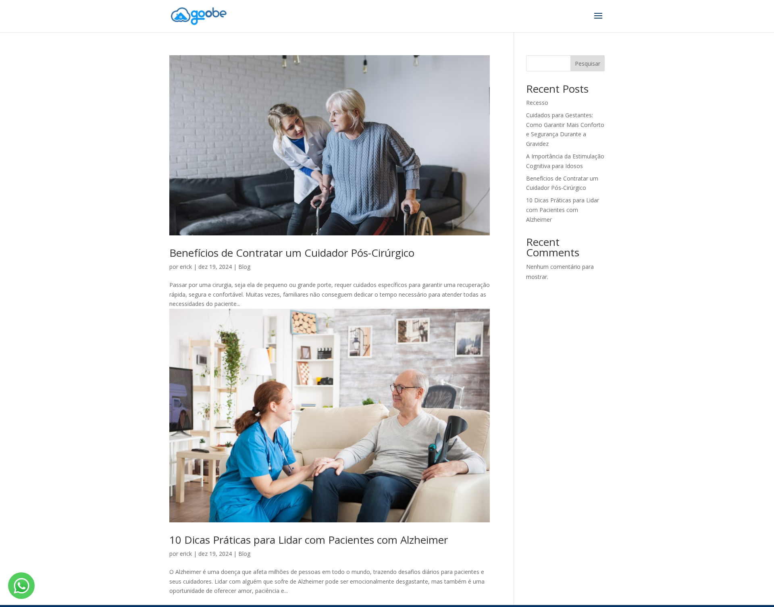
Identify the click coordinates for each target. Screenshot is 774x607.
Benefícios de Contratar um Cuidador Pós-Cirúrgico (291, 252)
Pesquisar (587, 63)
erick (186, 266)
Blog (244, 266)
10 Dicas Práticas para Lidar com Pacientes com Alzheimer (308, 539)
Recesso (537, 102)
